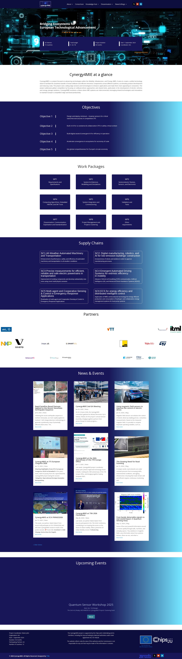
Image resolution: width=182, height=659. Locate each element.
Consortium (79, 4)
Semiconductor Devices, (127, 182)
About (69, 4)
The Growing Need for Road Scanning (128, 462)
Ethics (127, 222)
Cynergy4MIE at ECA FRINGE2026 (49, 517)
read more (38, 427)
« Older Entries (37, 545)
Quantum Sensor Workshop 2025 (91, 605)
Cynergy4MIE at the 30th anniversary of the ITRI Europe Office (88, 460)
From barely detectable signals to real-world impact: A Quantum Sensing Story (130, 519)
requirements (127, 225)
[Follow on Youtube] (137, 4)
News (44, 413)
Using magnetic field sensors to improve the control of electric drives (129, 408)
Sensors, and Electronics (127, 184)
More (91, 616)
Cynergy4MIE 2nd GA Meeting (88, 406)
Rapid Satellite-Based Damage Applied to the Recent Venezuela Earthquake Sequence (48, 408)
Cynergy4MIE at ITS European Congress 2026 (47, 462)
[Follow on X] (134, 4)
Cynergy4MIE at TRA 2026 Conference (86, 514)
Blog (127, 413)
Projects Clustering (91, 225)
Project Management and (91, 222)
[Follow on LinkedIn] (141, 4)
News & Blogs (120, 4)
